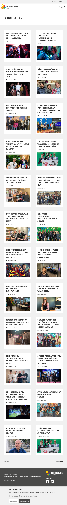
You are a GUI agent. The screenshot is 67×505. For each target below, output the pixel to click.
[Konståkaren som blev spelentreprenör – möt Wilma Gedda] (49, 298)
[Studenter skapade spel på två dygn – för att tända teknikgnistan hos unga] (49, 369)
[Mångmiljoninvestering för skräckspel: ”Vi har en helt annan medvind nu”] (49, 191)
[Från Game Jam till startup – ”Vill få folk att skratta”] (49, 440)
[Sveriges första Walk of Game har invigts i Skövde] (49, 405)
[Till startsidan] (9, 6)
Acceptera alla (25, 501)
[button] (54, 2)
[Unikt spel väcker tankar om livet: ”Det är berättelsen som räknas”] (17, 154)
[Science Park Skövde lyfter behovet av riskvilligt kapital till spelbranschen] (49, 118)
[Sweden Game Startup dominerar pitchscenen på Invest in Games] (17, 333)
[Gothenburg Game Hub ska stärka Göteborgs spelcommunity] (17, 46)
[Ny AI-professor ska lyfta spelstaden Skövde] (17, 440)
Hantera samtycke (9, 480)
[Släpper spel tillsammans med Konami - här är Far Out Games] (17, 369)
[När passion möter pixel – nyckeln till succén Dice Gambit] (49, 82)
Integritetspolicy (50, 492)
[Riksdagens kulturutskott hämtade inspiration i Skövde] (49, 227)
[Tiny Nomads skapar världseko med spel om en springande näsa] (49, 154)
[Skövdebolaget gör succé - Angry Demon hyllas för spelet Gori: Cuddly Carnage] (49, 333)
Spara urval (13, 501)
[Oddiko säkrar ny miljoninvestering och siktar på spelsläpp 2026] (17, 82)
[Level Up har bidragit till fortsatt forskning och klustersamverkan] (49, 46)
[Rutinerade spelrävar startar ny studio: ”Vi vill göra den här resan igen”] (17, 227)
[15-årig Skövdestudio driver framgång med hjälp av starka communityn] (49, 263)
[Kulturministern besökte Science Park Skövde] (17, 118)
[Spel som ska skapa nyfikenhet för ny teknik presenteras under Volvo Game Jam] (17, 405)
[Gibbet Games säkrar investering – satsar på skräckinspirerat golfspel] (17, 263)
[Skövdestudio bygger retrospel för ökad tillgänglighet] (17, 191)
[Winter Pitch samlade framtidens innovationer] (17, 298)
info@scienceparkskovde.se (32, 476)
